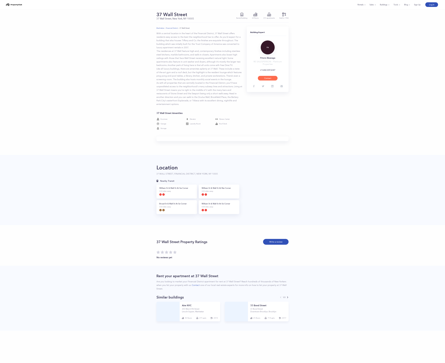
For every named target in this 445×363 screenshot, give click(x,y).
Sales (372, 4)
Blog (406, 4)
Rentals (361, 4)
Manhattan (160, 28)
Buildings (383, 4)
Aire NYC (187, 305)
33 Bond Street (258, 305)
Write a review (275, 242)
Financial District (172, 28)
